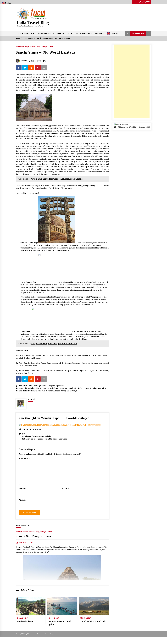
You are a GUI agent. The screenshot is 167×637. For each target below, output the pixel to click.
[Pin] (38, 68)
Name (22, 488)
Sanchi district (22, 391)
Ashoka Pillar (33, 388)
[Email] (44, 68)
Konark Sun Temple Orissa (33, 536)
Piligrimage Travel (45, 46)
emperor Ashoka (49, 388)
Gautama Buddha (67, 388)
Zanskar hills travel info (93, 621)
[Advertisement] (132, 81)
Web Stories (99, 33)
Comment (24, 458)
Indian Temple (98, 388)
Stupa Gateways (69, 391)
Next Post (21, 525)
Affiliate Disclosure (84, 33)
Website (22, 500)
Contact (70, 33)
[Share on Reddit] (31, 68)
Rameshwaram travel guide (60, 623)
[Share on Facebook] (19, 68)
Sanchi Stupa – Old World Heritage (46, 52)
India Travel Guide (24, 33)
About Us (60, 33)
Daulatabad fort (25, 621)
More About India (44, 33)
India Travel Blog (33, 22)
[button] (127, 33)
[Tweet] (25, 68)
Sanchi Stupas (54, 391)
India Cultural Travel (25, 531)
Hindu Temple (83, 388)
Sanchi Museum (38, 391)
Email (65, 488)
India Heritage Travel (25, 46)
